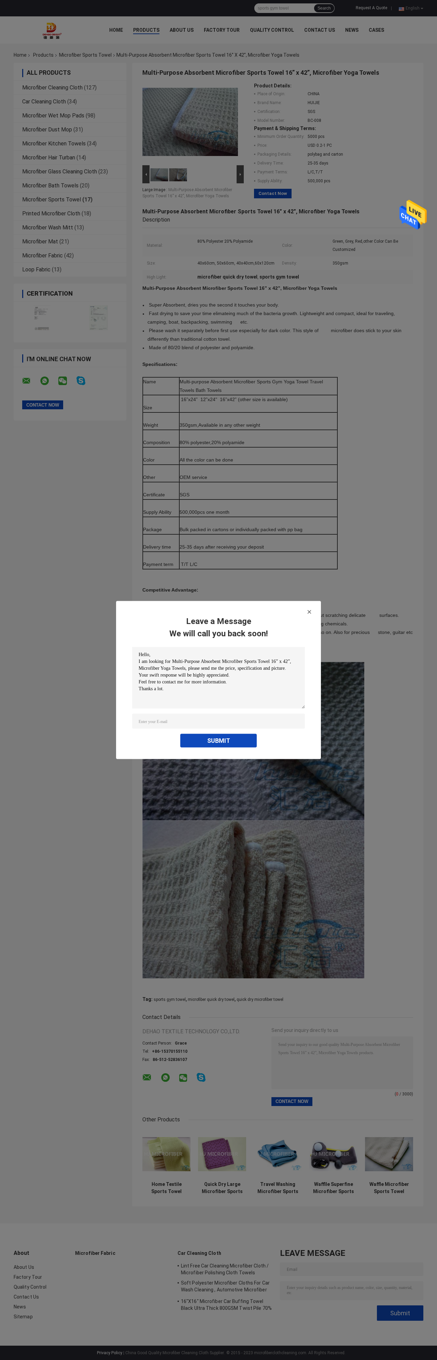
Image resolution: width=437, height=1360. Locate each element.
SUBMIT (218, 740)
